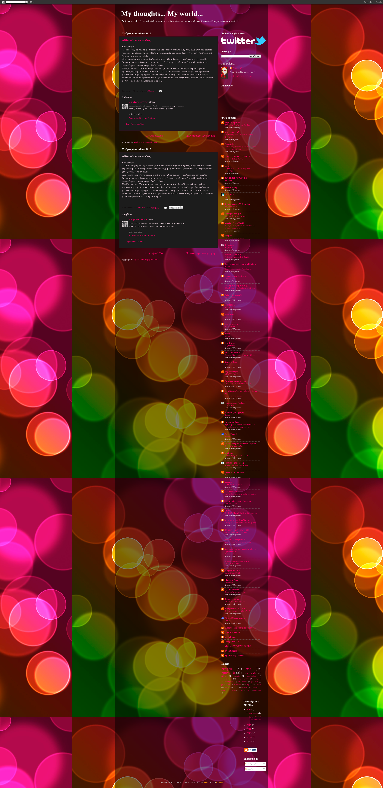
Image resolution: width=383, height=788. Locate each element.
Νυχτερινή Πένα (233, 122)
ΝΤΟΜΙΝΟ (229, 180)
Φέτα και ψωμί (231, 553)
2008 (249, 741)
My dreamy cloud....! (234, 589)
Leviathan (229, 194)
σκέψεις (226, 668)
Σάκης (224, 676)
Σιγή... (227, 364)
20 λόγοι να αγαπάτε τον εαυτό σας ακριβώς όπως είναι (239, 227)
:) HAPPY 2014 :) (231, 374)
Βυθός (227, 333)
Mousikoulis (230, 314)
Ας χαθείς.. (229, 247)
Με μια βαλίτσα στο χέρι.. (236, 601)
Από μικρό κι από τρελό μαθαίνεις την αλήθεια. (241, 550)
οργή (256, 678)
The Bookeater (231, 491)
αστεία (237, 676)
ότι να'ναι (242, 681)
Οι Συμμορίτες (232, 422)
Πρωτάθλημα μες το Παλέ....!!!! (238, 611)
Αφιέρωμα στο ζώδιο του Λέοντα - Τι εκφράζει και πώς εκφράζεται (240, 425)
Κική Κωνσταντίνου (139, 101)
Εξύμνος (228, 235)
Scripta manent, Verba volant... (238, 204)
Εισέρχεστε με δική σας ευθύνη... (240, 627)
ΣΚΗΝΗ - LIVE (231, 503)
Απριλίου (253, 713)
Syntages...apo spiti (233, 213)
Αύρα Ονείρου (231, 371)
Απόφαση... (229, 307)
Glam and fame (231, 579)
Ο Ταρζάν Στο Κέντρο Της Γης (237, 125)
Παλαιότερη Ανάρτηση (200, 135)
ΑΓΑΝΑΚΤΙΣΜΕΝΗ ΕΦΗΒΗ (238, 646)
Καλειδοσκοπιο (232, 352)
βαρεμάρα (225, 684)
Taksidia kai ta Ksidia (234, 472)
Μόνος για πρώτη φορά (234, 237)
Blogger (219, 782)
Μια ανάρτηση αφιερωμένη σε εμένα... (241, 493)
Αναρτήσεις (252, 763)
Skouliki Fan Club (233, 254)
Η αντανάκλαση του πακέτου (237, 532)
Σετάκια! (228, 316)
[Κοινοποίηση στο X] (176, 207)
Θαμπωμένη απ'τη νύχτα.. (235, 592)
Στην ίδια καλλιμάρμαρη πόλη (238, 541)
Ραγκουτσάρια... (231, 206)
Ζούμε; (227, 414)
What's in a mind (232, 632)
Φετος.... (228, 474)
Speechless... (229, 582)
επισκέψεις (252, 676)
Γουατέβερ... (230, 278)
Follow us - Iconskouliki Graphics (237, 256)
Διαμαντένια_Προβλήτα (237, 520)
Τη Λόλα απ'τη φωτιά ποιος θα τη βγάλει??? (241, 392)
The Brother (230, 343)
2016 (249, 709)
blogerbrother (230, 345)
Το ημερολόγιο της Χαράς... (238, 500)
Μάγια (227, 197)
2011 (249, 729)
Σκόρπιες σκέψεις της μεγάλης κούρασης (237, 169)
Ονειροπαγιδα (232, 641)
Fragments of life (232, 570)
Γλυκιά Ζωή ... (231, 144)
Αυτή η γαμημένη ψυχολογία (237, 465)
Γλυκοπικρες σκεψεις (235, 402)
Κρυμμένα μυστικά (234, 655)
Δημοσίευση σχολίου (135, 123)
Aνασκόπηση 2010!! (232, 572)
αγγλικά (255, 687)
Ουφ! (227, 165)
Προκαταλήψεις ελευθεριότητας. (238, 268)
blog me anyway (232, 323)
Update (227, 620)
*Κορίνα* (237, 68)
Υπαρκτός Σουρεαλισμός (237, 529)
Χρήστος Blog (231, 362)
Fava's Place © (231, 434)
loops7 (206, 782)
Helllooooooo (230, 297)
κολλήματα (226, 678)
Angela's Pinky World (234, 223)
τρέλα (227, 687)
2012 (249, 725)
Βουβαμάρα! (230, 326)
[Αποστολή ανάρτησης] (160, 91)
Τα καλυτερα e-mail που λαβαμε (240, 443)
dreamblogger (231, 650)
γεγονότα (238, 684)
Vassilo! (228, 436)
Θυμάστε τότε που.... (233, 395)
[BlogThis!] (173, 207)
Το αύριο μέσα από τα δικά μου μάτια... (241, 522)
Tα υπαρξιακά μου (232, 563)
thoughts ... (229, 244)
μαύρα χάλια (243, 678)
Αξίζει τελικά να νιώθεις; (136, 40)
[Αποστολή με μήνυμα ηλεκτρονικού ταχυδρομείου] (170, 207)
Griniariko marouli (233, 295)
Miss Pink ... (230, 304)
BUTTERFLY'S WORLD (236, 177)
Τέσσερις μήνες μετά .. (234, 484)
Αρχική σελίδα (154, 135)
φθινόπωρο (257, 690)
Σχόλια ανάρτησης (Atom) (146, 142)
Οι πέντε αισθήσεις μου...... (237, 381)
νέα (248, 668)
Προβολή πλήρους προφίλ (241, 75)
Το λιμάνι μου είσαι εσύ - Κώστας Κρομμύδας (239, 135)
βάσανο (254, 681)
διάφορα (248, 684)
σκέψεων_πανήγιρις (234, 412)
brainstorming (231, 187)
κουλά (258, 684)
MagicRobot (230, 637)
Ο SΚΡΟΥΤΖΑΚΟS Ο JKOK (238, 156)
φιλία (236, 687)
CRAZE (228, 510)
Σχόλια (250, 768)
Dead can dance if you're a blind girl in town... (241, 265)
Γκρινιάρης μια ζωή (234, 462)
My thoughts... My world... (162, 13)
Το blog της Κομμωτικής (236, 285)
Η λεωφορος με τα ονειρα (237, 560)
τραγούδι (228, 672)
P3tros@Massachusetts (235, 618)
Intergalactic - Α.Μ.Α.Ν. (235, 608)
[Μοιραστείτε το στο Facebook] (179, 207)
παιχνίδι (233, 690)
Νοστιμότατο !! (232, 132)
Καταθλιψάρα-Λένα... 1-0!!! (236, 455)
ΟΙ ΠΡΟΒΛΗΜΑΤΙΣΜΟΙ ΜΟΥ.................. (241, 513)
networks (245, 687)
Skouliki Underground (235, 539)
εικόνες (224, 690)
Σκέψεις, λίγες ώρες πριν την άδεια (240, 355)
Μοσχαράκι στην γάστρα (235, 216)
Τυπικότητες (230, 405)
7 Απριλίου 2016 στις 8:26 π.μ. (142, 118)
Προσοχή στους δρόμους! (235, 446)
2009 (249, 737)
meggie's (228, 481)
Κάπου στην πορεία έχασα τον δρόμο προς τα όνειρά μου (240, 148)
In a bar (227, 335)
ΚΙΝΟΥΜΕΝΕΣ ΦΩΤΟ (234, 158)
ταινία (241, 690)
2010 (249, 733)
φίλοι (248, 690)
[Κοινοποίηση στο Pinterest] (181, 207)
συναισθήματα (227, 681)
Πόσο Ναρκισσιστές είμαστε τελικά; (240, 288)
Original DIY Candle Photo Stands (238, 383)
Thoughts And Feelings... (235, 275)
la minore (229, 453)
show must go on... (232, 599)
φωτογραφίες (250, 673)
